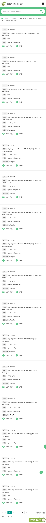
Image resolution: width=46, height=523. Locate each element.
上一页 (4, 513)
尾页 (3, 516)
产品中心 (14, 18)
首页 (6, 18)
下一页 (10, 516)
